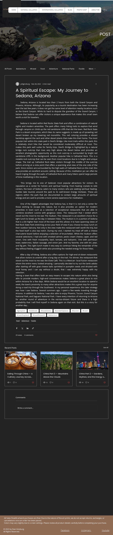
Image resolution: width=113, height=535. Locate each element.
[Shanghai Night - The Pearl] (92, 361)
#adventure (21, 69)
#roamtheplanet (23, 315)
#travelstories (46, 311)
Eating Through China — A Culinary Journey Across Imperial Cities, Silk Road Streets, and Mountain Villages (20, 375)
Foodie (81, 69)
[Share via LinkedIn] (27, 328)
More (91, 69)
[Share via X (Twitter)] (22, 328)
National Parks (68, 69)
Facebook (65, 530)
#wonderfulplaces (61, 311)
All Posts (8, 69)
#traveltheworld (39, 315)
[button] (28, 10)
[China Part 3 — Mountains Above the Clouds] (57, 361)
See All (105, 347)
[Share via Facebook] (17, 328)
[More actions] (96, 84)
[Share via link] (33, 328)
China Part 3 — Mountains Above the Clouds (55, 375)
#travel (33, 69)
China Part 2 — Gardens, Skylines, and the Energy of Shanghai (92, 375)
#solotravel (33, 311)
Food (42, 69)
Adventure (53, 69)
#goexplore (21, 311)
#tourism (75, 311)
